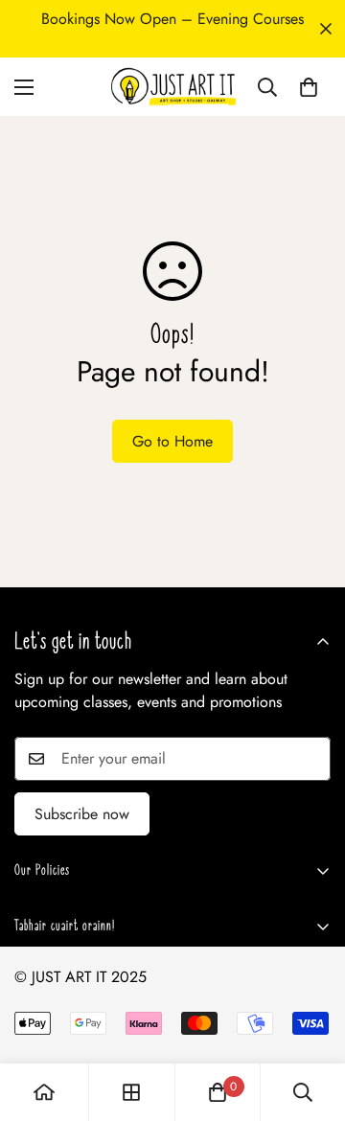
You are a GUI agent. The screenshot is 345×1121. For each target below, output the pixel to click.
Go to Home (172, 441)
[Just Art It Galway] (173, 86)
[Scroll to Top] (310, 1019)
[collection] (131, 1092)
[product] (44, 1092)
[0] (309, 87)
